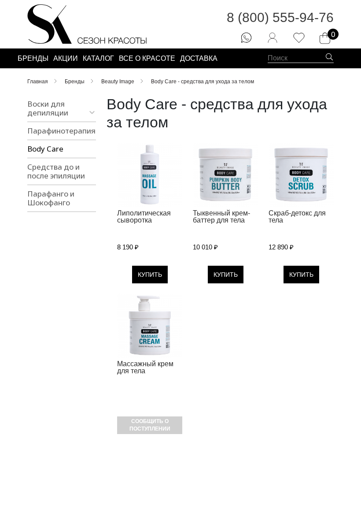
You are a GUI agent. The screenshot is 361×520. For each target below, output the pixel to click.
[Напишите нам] (246, 37)
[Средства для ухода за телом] (149, 174)
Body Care (45, 149)
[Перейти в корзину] (325, 38)
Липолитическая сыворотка (144, 216)
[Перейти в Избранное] (299, 37)
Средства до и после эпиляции (56, 171)
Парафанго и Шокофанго (50, 198)
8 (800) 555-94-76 (280, 17)
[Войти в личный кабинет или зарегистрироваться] (272, 37)
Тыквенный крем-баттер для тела (221, 216)
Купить (150, 274)
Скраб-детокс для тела (297, 216)
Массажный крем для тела (145, 367)
